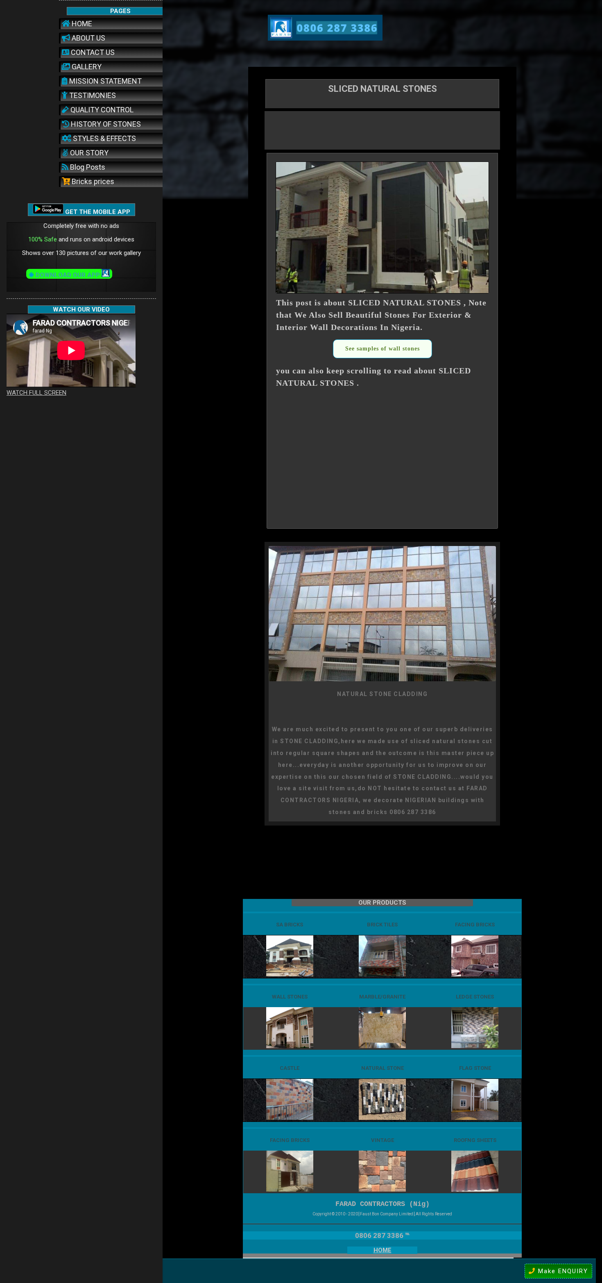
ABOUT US (87, 38)
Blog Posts (86, 167)
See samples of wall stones (382, 349)
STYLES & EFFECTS (103, 138)
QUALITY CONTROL (101, 109)
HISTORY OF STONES (105, 124)
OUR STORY (88, 152)
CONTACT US (92, 52)
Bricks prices (92, 181)
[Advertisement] (382, 129)
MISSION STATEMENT (105, 81)
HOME (81, 23)
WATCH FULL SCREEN (36, 392)
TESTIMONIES (92, 95)
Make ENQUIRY (562, 1271)
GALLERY (86, 66)
